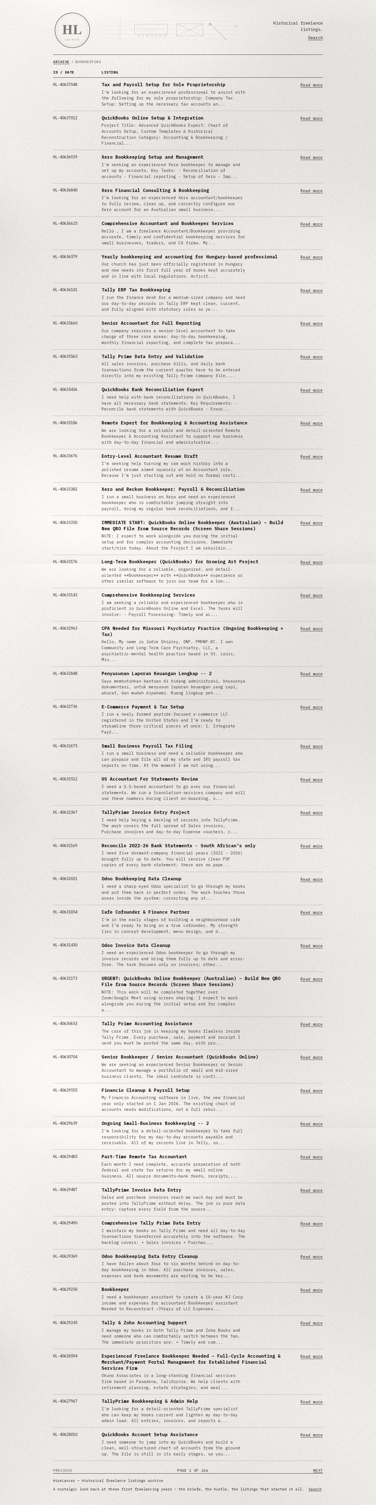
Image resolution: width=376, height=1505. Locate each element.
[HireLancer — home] (72, 30)
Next (318, 1470)
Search (315, 37)
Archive (61, 61)
